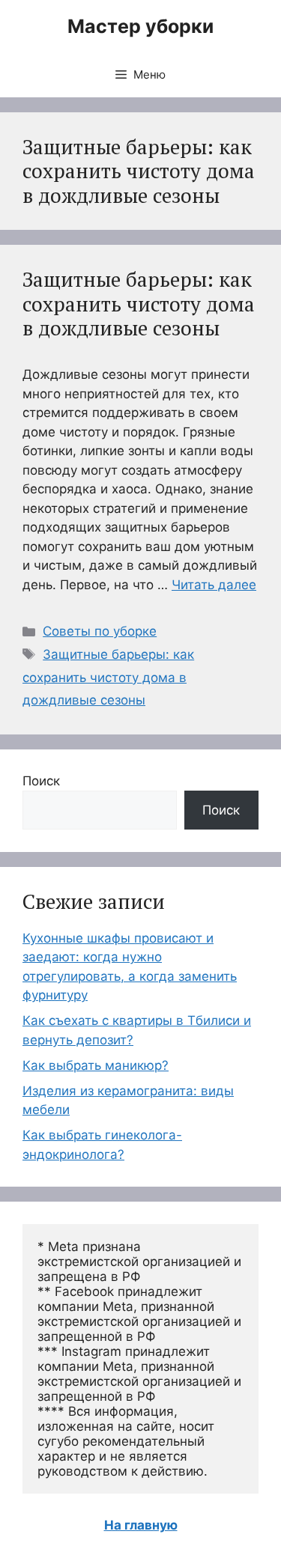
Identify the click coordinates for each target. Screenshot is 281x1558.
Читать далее (214, 584)
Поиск (41, 780)
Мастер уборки (140, 26)
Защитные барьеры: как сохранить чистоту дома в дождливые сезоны (138, 303)
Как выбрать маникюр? (95, 1065)
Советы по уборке (100, 631)
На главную (141, 1525)
